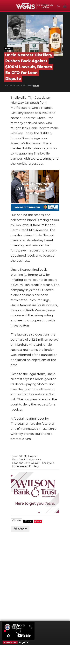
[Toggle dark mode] (58, 6)
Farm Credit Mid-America (26, 459)
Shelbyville (48, 463)
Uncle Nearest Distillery (25, 466)
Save (39, 521)
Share (17, 520)
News (8, 48)
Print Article (20, 528)
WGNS (36, 86)
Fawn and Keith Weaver (25, 463)
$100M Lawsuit (28, 456)
